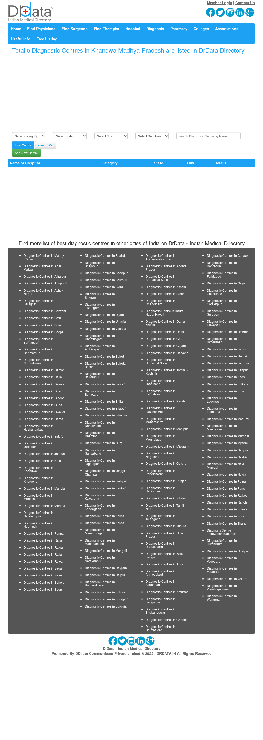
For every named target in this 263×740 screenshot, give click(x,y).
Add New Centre (26, 152)
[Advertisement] (131, 93)
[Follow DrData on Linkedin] (240, 11)
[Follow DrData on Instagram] (230, 11)
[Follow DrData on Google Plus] (250, 11)
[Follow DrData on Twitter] (221, 11)
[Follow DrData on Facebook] (211, 11)
